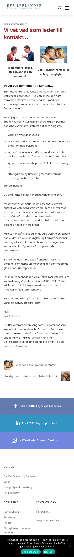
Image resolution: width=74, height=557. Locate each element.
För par (7, 522)
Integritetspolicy (12, 492)
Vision (7, 482)
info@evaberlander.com (47, 520)
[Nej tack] (69, 546)
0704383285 (44, 512)
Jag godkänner (30, 551)
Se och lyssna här (42, 337)
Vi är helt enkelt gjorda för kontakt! (36, 365)
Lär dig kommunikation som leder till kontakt (31, 376)
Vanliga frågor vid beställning (18, 487)
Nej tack (48, 551)
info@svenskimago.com (39, 285)
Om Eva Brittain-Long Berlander (19, 476)
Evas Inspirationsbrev (15, 24)
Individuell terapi (12, 512)
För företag (9, 517)
